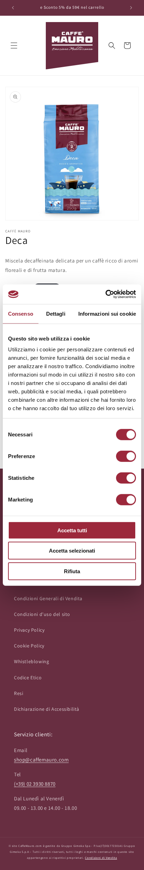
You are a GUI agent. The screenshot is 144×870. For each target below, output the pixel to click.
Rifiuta (72, 571)
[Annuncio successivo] (131, 7)
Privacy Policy (29, 630)
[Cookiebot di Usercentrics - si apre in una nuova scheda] (105, 294)
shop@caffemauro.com (41, 759)
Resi (18, 693)
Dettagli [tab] (55, 313)
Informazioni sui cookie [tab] (107, 313)
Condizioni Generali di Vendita (48, 598)
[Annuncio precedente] (13, 7)
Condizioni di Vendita (101, 858)
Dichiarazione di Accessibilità (46, 709)
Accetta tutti (72, 530)
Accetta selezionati (72, 551)
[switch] (126, 456)
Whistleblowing (31, 661)
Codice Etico (28, 677)
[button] (14, 45)
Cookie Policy (29, 646)
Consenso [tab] (20, 313)
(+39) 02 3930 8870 (35, 783)
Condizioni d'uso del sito (42, 614)
